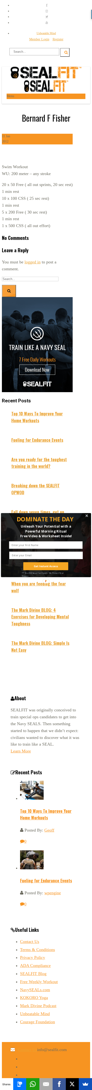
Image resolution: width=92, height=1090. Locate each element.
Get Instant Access (46, 566)
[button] (45, 519)
